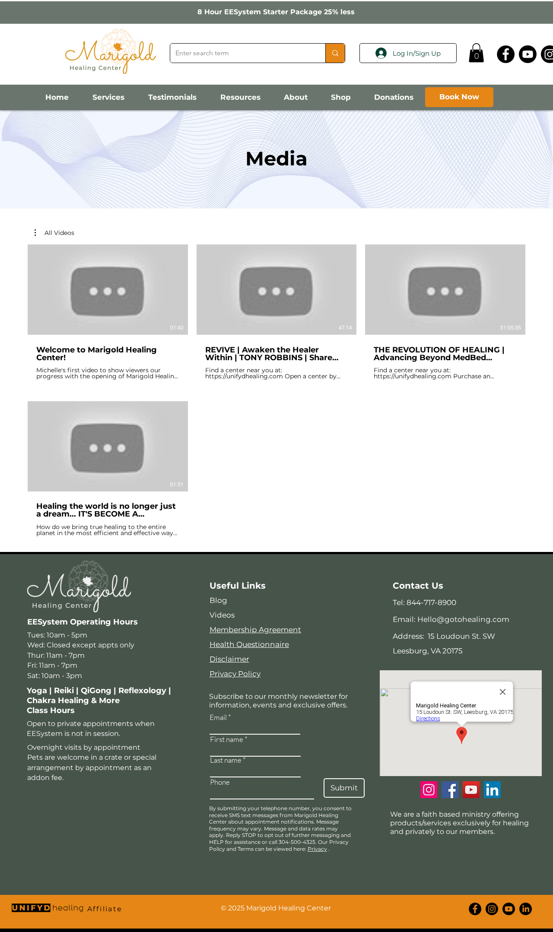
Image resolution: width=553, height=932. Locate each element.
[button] (476, 52)
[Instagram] (428, 789)
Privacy (317, 849)
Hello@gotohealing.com (463, 619)
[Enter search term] (335, 53)
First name (226, 739)
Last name (226, 760)
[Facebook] (506, 54)
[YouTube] (471, 789)
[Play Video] (107, 289)
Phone (220, 782)
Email (218, 717)
